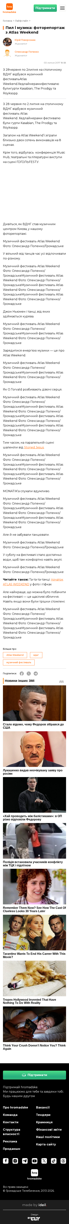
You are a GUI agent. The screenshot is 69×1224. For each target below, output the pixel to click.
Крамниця (44, 1122)
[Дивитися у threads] (63, 1161)
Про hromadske (15, 1107)
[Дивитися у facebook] (5, 1161)
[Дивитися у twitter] (44, 1161)
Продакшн (11, 1149)
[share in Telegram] (36, 674)
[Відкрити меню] (62, 8)
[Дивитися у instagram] (15, 1161)
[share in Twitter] (29, 674)
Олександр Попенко (27, 52)
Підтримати (45, 8)
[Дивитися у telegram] (25, 1161)
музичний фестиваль (18, 662)
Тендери (43, 1115)
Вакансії (43, 1107)
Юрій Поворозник (25, 40)
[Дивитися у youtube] (34, 1161)
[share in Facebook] (22, 674)
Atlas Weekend (15, 655)
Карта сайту (46, 1144)
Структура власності (11, 1132)
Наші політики (48, 1137)
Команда (10, 1115)
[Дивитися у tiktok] (53, 1161)
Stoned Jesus (34, 447)
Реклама (10, 1141)
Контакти (10, 1122)
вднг (36, 655)
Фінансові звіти (49, 1129)
